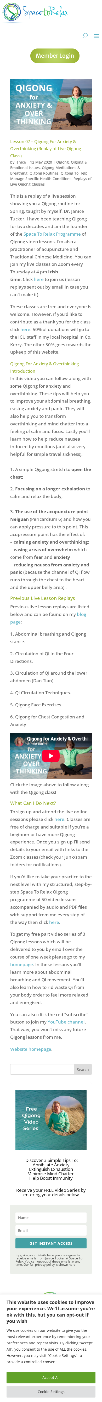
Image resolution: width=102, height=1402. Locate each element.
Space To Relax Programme (52, 234)
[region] (51, 1348)
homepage (21, 964)
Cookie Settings (51, 1391)
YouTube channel (66, 1022)
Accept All (51, 1377)
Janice (20, 162)
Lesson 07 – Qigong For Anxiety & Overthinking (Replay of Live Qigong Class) (45, 149)
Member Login (55, 55)
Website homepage (30, 1049)
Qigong (62, 162)
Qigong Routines (44, 173)
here (39, 279)
